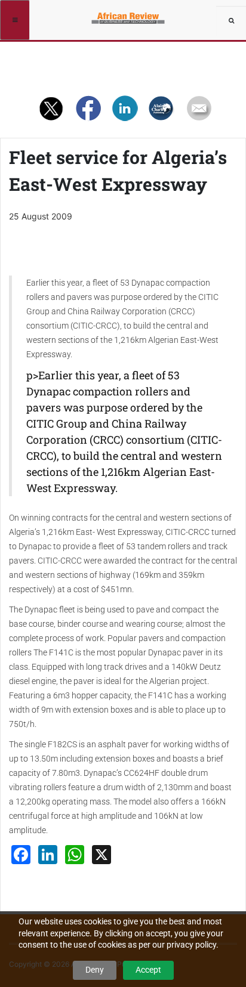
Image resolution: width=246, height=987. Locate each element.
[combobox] (231, 21)
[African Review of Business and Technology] (129, 15)
